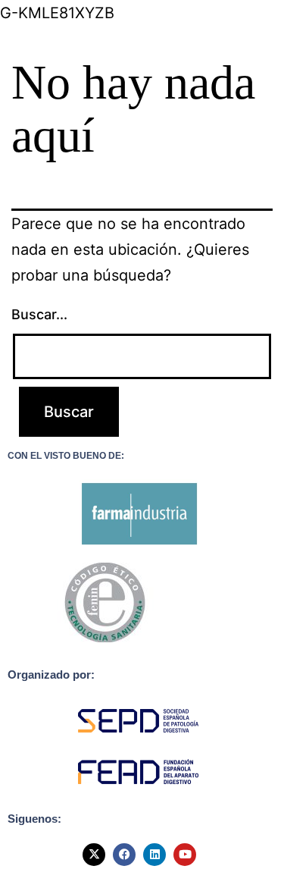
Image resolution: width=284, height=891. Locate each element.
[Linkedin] (154, 854)
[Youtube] (184, 854)
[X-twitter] (94, 854)
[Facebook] (124, 854)
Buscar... (39, 314)
